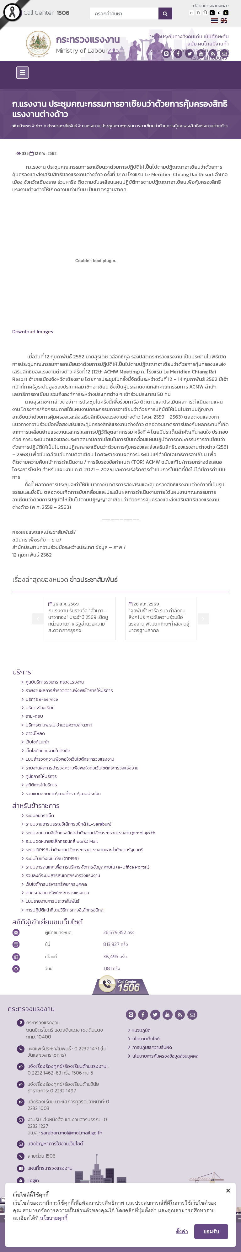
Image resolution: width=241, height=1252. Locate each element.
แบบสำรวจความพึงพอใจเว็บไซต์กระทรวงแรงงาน (70, 759)
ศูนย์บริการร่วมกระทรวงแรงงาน (55, 682)
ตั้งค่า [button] (182, 1231)
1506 (63, 12)
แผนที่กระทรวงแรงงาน (50, 1168)
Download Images (32, 331)
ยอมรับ (211, 1231)
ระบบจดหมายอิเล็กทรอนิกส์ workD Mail (62, 841)
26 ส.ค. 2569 (93, 603)
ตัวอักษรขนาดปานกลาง (198, 12)
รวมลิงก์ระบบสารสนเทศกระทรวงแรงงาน (63, 875)
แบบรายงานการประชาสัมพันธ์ (52, 901)
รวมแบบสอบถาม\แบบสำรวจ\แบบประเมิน (63, 793)
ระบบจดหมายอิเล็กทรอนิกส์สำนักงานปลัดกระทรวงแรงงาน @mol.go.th (90, 832)
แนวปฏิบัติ (141, 1030)
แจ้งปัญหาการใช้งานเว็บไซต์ (55, 1143)
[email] (224, 53)
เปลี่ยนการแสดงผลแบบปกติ (219, 12)
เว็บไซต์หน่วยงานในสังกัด (48, 750)
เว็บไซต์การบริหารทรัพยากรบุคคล (56, 884)
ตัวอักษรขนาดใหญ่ (205, 12)
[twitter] (189, 53)
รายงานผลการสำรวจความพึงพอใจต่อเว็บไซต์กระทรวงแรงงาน (82, 767)
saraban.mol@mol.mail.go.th (71, 1132)
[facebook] (178, 53)
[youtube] (201, 53)
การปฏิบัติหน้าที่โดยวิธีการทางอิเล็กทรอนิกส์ (65, 909)
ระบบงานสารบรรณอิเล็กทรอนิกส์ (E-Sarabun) (68, 824)
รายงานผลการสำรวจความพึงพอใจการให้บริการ (69, 690)
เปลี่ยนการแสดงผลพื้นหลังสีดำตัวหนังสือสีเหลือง (225, 12)
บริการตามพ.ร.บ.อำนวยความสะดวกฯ (59, 724)
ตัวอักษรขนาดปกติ (191, 12)
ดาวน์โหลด (35, 733)
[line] (166, 53)
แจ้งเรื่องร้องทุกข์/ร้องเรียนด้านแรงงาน (67, 1066)
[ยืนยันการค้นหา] (165, 13)
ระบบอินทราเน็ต (40, 815)
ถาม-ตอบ (34, 716)
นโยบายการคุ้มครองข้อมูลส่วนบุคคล (165, 1056)
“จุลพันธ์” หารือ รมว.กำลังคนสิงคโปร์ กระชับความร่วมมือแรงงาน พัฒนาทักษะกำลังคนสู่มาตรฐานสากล (108, 620)
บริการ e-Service (42, 699)
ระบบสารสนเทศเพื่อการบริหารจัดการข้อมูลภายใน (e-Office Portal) (87, 867)
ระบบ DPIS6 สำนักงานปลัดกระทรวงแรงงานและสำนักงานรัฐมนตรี (84, 849)
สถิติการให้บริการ (41, 784)
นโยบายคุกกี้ (53, 1218)
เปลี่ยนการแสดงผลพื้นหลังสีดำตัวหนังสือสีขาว (212, 12)
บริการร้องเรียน (40, 707)
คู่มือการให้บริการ (41, 776)
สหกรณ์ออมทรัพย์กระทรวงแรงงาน (57, 892)
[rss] (212, 53)
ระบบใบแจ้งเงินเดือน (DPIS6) (52, 858)
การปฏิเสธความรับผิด (152, 1047)
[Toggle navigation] (22, 72)
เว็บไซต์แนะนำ (37, 741)
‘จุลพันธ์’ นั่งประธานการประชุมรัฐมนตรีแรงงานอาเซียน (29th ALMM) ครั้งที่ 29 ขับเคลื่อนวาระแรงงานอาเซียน (189, 620)
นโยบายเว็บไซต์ (146, 1038)
